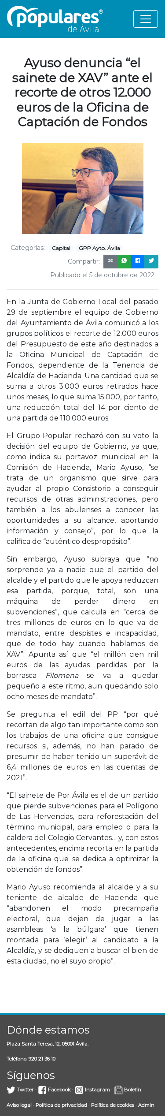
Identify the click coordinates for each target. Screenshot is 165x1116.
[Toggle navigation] (145, 19)
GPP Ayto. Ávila (99, 248)
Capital (61, 248)
